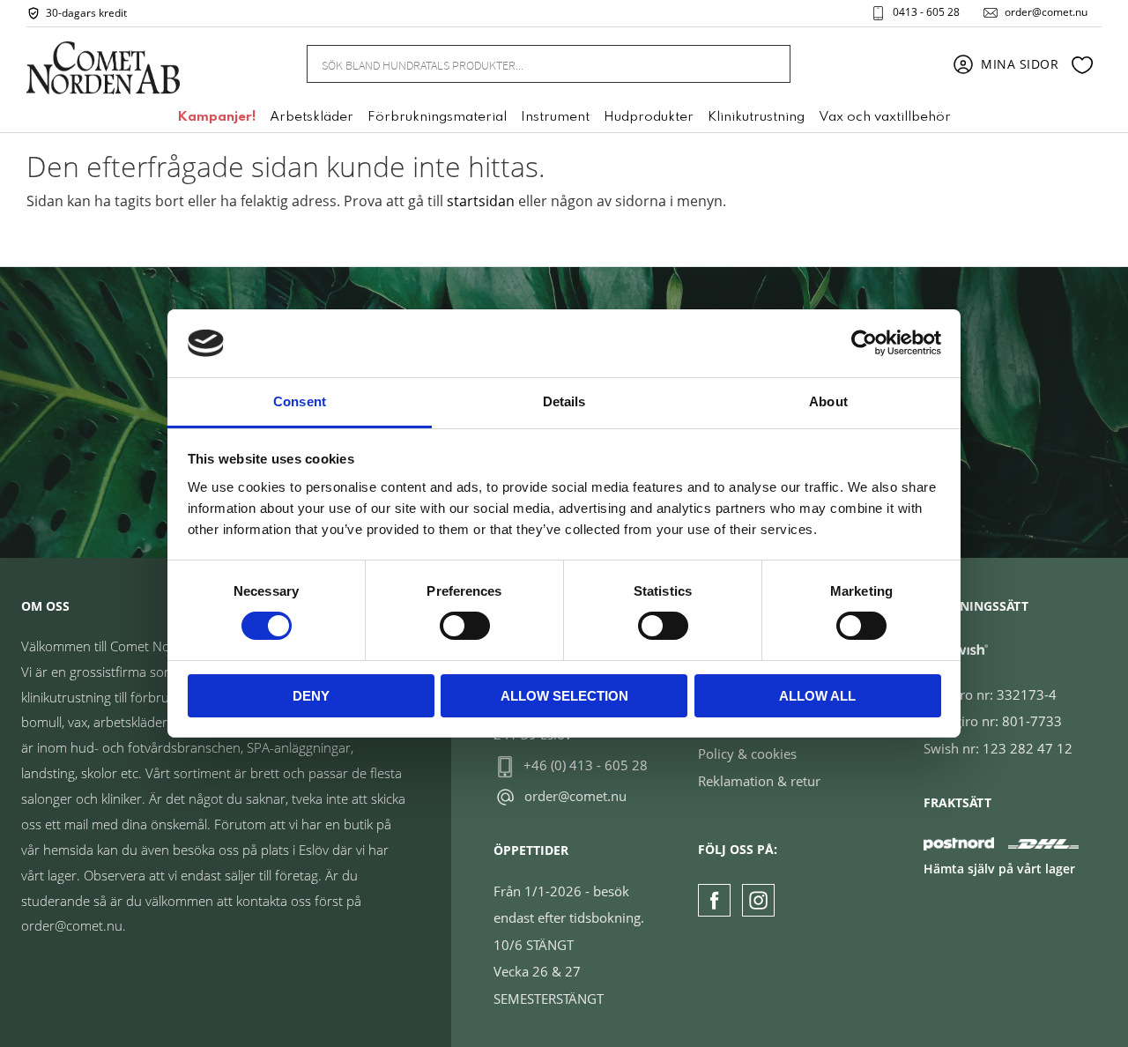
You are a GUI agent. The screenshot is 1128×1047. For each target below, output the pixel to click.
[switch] (465, 626)
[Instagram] (758, 900)
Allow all (817, 695)
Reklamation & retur (759, 781)
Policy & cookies (747, 753)
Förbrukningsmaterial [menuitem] (437, 117)
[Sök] (767, 64)
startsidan (481, 201)
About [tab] (828, 401)
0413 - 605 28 (926, 12)
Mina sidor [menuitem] (1020, 64)
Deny (311, 695)
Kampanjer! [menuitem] (216, 117)
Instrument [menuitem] (555, 117)
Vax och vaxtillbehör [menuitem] (885, 117)
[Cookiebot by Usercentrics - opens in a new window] (864, 343)
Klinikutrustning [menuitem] (756, 117)
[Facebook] (714, 900)
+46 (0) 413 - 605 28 (585, 765)
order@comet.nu (1046, 12)
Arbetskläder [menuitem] (311, 117)
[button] (1082, 64)
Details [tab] (564, 401)
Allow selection (564, 695)
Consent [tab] (299, 401)
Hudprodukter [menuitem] (649, 117)
